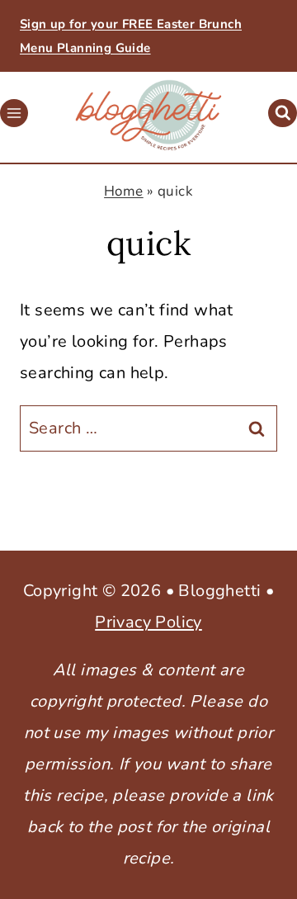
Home (124, 191)
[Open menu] (14, 113)
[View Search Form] (282, 113)
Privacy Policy (148, 622)
